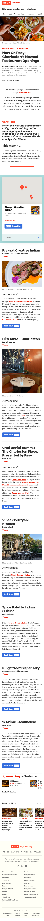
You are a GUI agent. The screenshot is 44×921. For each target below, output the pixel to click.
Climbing (5, 877)
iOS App (37, 852)
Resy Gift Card (7, 889)
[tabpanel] (10, 819)
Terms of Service (17, 914)
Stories (4, 892)
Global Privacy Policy (7, 914)
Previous (37, 803)
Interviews (31, 14)
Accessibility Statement (35, 914)
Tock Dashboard (30, 897)
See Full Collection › (9, 792)
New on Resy (19, 14)
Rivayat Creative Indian (14, 209)
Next (40, 803)
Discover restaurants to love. (19, 9)
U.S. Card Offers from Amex (10, 901)
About (6, 852)
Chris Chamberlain (11, 66)
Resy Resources (30, 889)
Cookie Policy (26, 914)
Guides (41, 14)
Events (4, 886)
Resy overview (29, 875)
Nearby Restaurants (9, 875)
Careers (15, 852)
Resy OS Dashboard (31, 894)
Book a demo (28, 886)
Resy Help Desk (29, 892)
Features (27, 877)
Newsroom (26, 852)
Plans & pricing (29, 880)
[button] (22, 187)
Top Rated (5, 880)
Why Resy (27, 883)
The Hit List (7, 14)
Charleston (22, 48)
